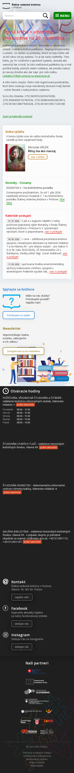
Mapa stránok (37, 762)
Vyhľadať (45, 15)
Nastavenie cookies (37, 759)
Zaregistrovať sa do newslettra (23, 351)
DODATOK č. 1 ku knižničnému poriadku (29, 187)
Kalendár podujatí (18, 215)
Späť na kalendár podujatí (17, 116)
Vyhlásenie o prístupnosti (37, 755)
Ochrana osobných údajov (37, 752)
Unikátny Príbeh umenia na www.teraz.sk (26, 76)
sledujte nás (22, 623)
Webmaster (37, 765)
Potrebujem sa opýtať (18, 315)
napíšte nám (22, 597)
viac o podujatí (53, 231)
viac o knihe (38, 157)
